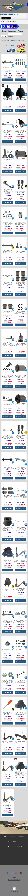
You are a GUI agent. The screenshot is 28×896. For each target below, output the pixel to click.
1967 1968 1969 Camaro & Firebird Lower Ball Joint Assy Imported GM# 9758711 (8, 161)
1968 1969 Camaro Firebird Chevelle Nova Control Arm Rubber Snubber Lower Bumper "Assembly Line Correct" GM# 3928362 (20, 772)
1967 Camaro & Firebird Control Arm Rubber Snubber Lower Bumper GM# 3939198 (8, 559)
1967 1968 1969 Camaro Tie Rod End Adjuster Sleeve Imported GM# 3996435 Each (8, 467)
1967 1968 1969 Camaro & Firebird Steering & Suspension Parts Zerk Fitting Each (20, 222)
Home (2, 21)
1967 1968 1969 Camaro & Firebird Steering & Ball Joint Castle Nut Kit (7, 222)
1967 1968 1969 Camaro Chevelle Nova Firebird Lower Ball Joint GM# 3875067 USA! (20, 345)
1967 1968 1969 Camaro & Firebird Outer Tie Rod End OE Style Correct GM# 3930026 (7, 191)
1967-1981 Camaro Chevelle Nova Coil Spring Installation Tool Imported (20, 682)
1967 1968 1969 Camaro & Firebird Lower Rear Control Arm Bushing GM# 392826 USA (20, 161)
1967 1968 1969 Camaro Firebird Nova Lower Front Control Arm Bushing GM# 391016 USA (20, 375)
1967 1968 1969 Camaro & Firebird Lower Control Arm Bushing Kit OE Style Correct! (7, 498)
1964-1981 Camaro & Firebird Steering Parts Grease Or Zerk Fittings (21, 70)
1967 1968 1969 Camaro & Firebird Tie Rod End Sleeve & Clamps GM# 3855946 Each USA (7, 253)
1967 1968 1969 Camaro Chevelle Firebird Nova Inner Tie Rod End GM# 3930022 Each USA (7, 345)
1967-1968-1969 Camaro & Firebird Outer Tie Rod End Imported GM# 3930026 (8, 620)
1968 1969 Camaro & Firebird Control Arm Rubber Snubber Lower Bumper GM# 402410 (20, 712)
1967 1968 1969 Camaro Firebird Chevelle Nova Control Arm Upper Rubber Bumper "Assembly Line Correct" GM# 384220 (7, 99)
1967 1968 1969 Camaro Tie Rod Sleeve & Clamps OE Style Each (20, 468)
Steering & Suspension (11, 21)
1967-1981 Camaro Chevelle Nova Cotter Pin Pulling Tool (7, 713)
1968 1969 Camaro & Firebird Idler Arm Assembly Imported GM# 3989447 (7, 743)
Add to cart (8, 79)
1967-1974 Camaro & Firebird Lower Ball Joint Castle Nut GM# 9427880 (20, 620)
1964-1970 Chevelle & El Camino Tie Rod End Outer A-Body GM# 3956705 (7, 69)
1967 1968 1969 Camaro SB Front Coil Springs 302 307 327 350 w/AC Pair (20, 437)
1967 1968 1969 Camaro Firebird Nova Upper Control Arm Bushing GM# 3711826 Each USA (20, 406)
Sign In (16, 14)
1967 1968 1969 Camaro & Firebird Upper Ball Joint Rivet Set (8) (7, 284)
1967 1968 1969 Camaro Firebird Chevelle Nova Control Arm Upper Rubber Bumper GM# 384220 (20, 100)
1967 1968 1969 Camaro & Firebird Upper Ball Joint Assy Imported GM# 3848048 (20, 253)
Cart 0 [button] (7, 18)
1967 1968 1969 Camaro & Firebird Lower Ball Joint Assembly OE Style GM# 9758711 (20, 130)
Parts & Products (7, 14)
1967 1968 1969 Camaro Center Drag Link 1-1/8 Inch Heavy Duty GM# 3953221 (20, 529)
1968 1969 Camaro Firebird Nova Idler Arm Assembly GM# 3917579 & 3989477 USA (8, 804)
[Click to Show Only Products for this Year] (21, 45)
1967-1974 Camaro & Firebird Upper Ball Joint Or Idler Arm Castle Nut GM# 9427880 (8, 651)
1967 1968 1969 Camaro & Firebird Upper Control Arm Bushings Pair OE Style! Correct (7, 314)
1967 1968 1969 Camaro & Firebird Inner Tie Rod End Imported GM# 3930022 (8, 130)
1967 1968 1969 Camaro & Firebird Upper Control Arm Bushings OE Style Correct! (20, 283)
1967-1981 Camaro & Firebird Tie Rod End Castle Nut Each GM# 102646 (7, 682)
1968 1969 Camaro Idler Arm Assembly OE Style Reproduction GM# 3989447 (8, 772)
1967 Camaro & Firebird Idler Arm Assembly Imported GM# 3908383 (20, 560)
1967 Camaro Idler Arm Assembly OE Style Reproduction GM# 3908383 (20, 588)
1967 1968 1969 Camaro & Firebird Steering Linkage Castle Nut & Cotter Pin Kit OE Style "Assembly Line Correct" (20, 497)
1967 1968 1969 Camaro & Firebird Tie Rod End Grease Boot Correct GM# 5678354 (7, 529)
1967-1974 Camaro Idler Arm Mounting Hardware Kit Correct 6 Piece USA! (20, 651)
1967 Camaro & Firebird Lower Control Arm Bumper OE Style (8, 591)
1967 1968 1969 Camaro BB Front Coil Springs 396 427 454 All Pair (20, 313)
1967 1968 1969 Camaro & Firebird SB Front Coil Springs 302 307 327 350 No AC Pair (21, 190)
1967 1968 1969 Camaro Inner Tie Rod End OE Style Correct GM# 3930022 (7, 437)
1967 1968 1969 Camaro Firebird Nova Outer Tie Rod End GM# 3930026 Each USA (8, 406)
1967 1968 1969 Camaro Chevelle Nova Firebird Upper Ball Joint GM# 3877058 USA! (8, 375)
